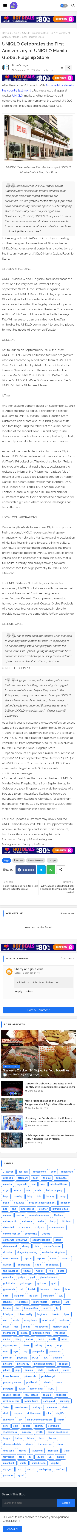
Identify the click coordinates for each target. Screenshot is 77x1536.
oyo (15, 1351)
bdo (39, 1196)
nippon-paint (10, 1345)
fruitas (27, 1271)
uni (50, 1457)
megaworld (41, 1326)
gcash (61, 1271)
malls (16, 1320)
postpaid (53, 1370)
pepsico (57, 1357)
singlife (60, 1413)
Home (5, 33)
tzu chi (40, 1457)
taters (30, 1438)
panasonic (55, 1351)
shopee (18, 1413)
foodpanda (52, 1264)
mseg (18, 1339)
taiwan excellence (58, 1432)
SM (20, 1419)
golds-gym (26, 1283)
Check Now (10, 1520)
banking (18, 1196)
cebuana (27, 1221)
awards (17, 1190)
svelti (39, 1432)
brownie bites (60, 1209)
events (66, 1258)
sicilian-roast (34, 1413)
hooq (68, 1289)
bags (6, 1196)
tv (30, 1457)
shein (65, 1407)
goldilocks (9, 1283)
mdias (26, 1326)
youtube (8, 1475)
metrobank (9, 1333)
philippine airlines (44, 1364)
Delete (29, 991)
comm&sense (56, 1227)
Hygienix (19, 1295)
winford (60, 1469)
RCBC (51, 1388)
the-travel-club (12, 1444)
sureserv (26, 1432)
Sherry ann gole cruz (28, 969)
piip (18, 1370)
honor (57, 1289)
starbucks (53, 1426)
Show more (67, 913)
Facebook (28, 869)
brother (43, 1209)
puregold (8, 1388)
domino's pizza (52, 1246)
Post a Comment (38, 1010)
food (38, 1264)
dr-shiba (7, 1252)
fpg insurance (10, 1271)
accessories (39, 1171)
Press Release (35, 860)
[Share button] (60, 869)
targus (6, 1438)
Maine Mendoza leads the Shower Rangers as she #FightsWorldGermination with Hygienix (50, 1104)
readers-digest (11, 1395)
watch (30, 1469)
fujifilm (39, 1271)
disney (26, 1246)
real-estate (31, 1395)
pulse (59, 1382)
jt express (22, 1302)
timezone (8, 1450)
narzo (41, 1339)
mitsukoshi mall (41, 1333)
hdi (21, 1289)
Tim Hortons (45, 1444)
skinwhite (8, 1419)
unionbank (9, 1463)
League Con (31, 1308)
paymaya (22, 1357)
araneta (7, 1184)
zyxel (21, 1475)
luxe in (55, 1314)
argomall (22, 1184)
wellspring (45, 1469)
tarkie (18, 1438)
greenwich (9, 1289)
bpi (5, 1209)
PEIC (45, 1357)
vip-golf (8, 1469)
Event (53, 1258)
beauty (51, 1196)
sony (5, 1426)
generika (8, 1277)
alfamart (23, 1178)
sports (26, 1426)
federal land (23, 1264)
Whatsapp (51, 869)
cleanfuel (8, 1227)
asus (43, 1184)
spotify (39, 1426)
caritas (20, 1215)
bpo (14, 1209)
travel (67, 1450)
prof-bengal (48, 1376)
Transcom (53, 1450)
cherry (52, 1221)
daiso (58, 1240)
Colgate (39, 1227)
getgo (21, 1277)
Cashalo (58, 1215)
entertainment (11, 1258)
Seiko (6, 1407)
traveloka (8, 1457)
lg (57, 1308)
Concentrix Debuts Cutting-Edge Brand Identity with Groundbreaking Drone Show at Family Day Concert (50, 1087)
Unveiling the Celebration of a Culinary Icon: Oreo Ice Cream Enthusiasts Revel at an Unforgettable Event (50, 1121)
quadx (22, 1388)
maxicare (64, 1320)
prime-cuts (30, 1376)
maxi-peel (48, 1320)
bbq (29, 1196)
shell (6, 1413)
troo (21, 1457)
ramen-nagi (36, 1388)
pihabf (6, 1370)
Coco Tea (24, 1227)
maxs (6, 1326)
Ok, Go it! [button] (12, 1528)
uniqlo (15, 33)
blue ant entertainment (42, 1202)
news (64, 1339)
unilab (60, 1457)
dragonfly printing (27, 1252)
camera (7, 1215)
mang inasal (30, 1320)
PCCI (35, 1357)
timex (60, 1444)
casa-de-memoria (39, 1215)
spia (15, 1426)
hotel (6, 1295)
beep (63, 1196)
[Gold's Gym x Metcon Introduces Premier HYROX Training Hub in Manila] (12, 1140)
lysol (67, 1314)
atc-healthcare (58, 1184)
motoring (60, 1333)
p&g (25, 1351)
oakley (38, 1345)
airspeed (8, 1178)
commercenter (11, 1233)
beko (6, 1202)
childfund (66, 1221)
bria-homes (27, 1209)
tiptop (22, 1450)
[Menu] (5, 6)
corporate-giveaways (15, 1240)
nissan (26, 1345)
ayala (38, 1190)
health (32, 1289)
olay (49, 1345)
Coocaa (46, 1233)
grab (53, 1283)
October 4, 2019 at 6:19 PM (27, 973)
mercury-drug (60, 1326)
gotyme (41, 1283)
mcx (16, 1326)
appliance (61, 1178)
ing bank (33, 1295)
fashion (7, 1264)
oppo (60, 1345)
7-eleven (8, 1171)
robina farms (31, 1401)
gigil (32, 1277)
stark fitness (10, 1432)
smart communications (40, 1419)
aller (35, 1178)
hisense (45, 1289)
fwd (50, 1271)
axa (28, 1190)
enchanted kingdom (53, 1252)
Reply (18, 991)
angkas (47, 1178)
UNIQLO (17, 95)
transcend (37, 1450)
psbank (47, 1382)
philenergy (23, 1364)
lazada (7, 1308)
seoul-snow (21, 1407)
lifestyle (18, 860)
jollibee (7, 1302)
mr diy (6, 1339)
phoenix (63, 1364)
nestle (52, 1339)
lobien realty (25, 1314)
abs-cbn (23, 1171)
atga (5, 1190)
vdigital (55, 1463)
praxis (66, 1370)
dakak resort (10, 1246)
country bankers (41, 1240)
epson (28, 1258)
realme (47, 1395)
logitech (42, 1314)
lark (67, 1302)
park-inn (7, 1357)
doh (37, 1246)
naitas (29, 1339)
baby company (54, 1190)
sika (49, 1413)
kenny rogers (40, 1302)
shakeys (37, 1407)
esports (41, 1258)
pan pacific (38, 1351)
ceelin (40, 1221)
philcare (7, 1364)
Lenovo (47, 1308)
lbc (17, 1308)
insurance (48, 1295)
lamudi (56, 1302)
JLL (61, 1295)
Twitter (41, 869)
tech (41, 1438)
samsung (65, 1401)
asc (34, 1184)
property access (12, 1382)
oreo (5, 1351)
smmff (61, 1419)
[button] (64, 6)
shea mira (52, 1407)
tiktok (29, 1444)
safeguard (49, 1401)
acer (53, 1171)
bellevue (19, 1202)
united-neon (39, 1463)
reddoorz (61, 1395)
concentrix (31, 1233)
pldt (40, 1370)
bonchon (65, 1202)
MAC (5, 1320)
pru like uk (32, 1382)
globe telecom (48, 1277)
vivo (20, 1469)
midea (24, 1333)
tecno (52, 1438)
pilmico (29, 1370)
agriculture (67, 1171)
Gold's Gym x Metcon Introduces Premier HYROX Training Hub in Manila (49, 1137)
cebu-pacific (10, 1221)
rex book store (11, 1401)
